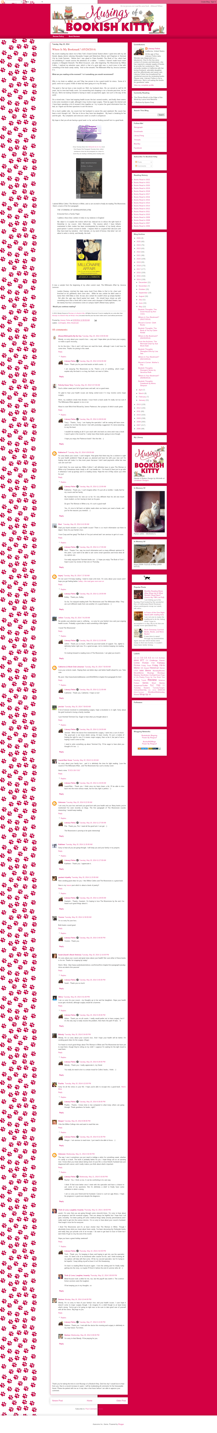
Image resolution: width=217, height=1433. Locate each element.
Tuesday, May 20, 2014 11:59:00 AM (78, 917)
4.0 (149, 658)
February (143, 397)
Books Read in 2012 (142, 209)
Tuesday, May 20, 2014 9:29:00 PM (92, 1015)
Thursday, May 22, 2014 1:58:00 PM (97, 1210)
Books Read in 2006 (142, 226)
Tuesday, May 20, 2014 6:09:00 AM (81, 452)
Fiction (137, 665)
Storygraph (138, 127)
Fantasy (161, 663)
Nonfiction (145, 675)
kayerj (60, 576)
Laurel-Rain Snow (65, 760)
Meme (148, 670)
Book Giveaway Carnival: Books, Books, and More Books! (154, 632)
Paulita (61, 1083)
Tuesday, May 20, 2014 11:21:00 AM (92, 640)
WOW (154, 690)
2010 (139, 415)
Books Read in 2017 (142, 194)
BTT (142, 660)
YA (150, 694)
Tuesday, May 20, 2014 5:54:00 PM (78, 1034)
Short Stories (158, 683)
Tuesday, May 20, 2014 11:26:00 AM (92, 783)
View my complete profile (144, 85)
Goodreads (138, 131)
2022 (139, 252)
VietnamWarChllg (140, 690)
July (140, 300)
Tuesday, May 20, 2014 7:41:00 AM (77, 618)
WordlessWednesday (156, 692)
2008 (139, 422)
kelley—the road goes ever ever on (91, 581)
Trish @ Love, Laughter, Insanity (71, 1210)
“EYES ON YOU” (74, 770)
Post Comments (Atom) (94, 1409)
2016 (139, 272)
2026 (139, 238)
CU (147, 660)
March (141, 393)
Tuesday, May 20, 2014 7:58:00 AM (78, 707)
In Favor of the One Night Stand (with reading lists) (154, 613)
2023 (139, 248)
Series (145, 683)
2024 (139, 245)
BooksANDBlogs (149, 742)
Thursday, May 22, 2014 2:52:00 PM (92, 1251)
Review (152, 679)
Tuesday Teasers (142, 688)
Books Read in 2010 (142, 214)
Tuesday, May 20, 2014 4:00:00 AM (95, 336)
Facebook (138, 148)
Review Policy (58, 36)
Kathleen (61, 844)
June (141, 303)
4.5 (153, 658)
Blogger (121, 1424)
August (142, 296)
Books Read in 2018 (142, 191)
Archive (162, 658)
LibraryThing (139, 136)
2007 (139, 425)
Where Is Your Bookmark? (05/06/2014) (148, 377)
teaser (69, 885)
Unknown (62, 802)
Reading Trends (140, 680)
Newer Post (57, 1401)
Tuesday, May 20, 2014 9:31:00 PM (92, 1137)
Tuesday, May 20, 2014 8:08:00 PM (77, 1121)
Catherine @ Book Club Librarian (71, 667)
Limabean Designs (141, 480)
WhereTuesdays (139, 692)
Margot (61, 1121)
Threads (137, 140)
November (143, 286)
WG (149, 690)
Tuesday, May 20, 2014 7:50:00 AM (98, 667)
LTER (136, 671)
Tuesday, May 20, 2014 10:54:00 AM (92, 361)
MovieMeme (139, 673)
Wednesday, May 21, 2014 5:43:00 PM (93, 1177)
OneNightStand (154, 675)
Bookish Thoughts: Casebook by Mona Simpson (147, 383)
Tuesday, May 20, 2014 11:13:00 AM (92, 487)
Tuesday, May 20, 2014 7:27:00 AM (77, 576)
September (143, 293)
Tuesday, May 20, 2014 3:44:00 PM (92, 938)
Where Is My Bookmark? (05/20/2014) (148, 337)
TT (163, 685)
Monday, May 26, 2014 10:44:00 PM (78, 1299)
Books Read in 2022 (142, 180)
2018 (139, 266)
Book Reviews (74, 36)
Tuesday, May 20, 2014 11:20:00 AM (79, 844)
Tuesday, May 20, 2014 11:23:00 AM (85, 877)
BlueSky (137, 144)
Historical (154, 668)
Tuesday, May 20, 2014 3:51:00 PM (77, 997)
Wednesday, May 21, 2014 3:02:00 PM (80, 1154)
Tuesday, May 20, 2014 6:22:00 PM (78, 1083)
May (141, 307)
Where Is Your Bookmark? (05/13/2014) (148, 358)
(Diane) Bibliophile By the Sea (70, 336)
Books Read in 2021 (142, 182)
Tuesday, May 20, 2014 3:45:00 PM (92, 980)
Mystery (137, 675)
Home (89, 1401)
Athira (60, 997)
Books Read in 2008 (142, 220)
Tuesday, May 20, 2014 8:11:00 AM (86, 760)
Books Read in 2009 (142, 217)
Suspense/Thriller (141, 685)
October (142, 289)
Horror (162, 668)
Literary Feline (70, 361)
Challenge (154, 660)
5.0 (156, 658)
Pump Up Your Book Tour (155, 677)
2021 (139, 255)
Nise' (60, 524)
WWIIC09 (161, 690)
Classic (162, 660)
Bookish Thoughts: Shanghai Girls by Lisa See (148, 351)
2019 (139, 262)
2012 (139, 408)
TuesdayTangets (159, 688)
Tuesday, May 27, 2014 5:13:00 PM (92, 1322)
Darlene (61, 1299)
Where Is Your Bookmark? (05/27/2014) (148, 318)
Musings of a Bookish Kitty (77, 313)
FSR (153, 663)
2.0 (135, 658)
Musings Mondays (156, 673)
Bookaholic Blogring (149, 735)
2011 (139, 411)
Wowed (136, 694)
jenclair (61, 707)
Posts (139, 162)
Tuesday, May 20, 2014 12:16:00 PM (95, 955)
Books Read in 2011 (142, 211)
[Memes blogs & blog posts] (143, 749)
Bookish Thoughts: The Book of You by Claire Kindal (147, 330)
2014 (68, 323)
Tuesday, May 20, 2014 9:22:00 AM (79, 802)
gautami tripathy (64, 877)
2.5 (138, 658)
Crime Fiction (141, 663)
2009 (139, 418)
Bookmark (75, 323)
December (143, 282)
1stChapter (62, 323)
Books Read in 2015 (142, 200)
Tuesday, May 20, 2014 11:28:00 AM (92, 898)
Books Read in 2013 (142, 206)
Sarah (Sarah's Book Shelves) (69, 955)
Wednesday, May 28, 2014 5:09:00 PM (85, 1335)
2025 (139, 241)
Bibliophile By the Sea (95, 147)
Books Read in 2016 (142, 197)
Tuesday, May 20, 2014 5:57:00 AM (87, 385)
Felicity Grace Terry (65, 385)
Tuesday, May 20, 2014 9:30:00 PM (92, 1102)
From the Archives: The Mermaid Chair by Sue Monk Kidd (148, 343)
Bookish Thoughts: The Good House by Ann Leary (147, 311)
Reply (60, 352)
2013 (139, 404)
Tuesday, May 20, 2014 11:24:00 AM (92, 729)
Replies (63, 357)
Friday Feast (146, 665)
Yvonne (61, 917)
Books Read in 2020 (142, 185)
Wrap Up (144, 694)
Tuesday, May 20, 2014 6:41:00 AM (76, 524)
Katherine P (62, 452)
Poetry (142, 677)
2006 (139, 429)
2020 (139, 259)
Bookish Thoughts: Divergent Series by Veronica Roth (147, 370)
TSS (158, 685)
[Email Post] (95, 320)
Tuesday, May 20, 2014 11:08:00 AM (92, 419)
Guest (146, 668)
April (141, 390)
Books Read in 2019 (142, 188)
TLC (152, 685)
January (142, 400)
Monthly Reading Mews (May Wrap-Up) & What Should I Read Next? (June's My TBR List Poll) (154, 594)
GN (142, 668)
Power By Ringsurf (149, 738)
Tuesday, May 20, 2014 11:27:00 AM (92, 823)
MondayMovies (159, 671)
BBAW (136, 660)
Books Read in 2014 (142, 203)
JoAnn (60, 618)
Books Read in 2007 (142, 223)
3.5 (145, 658)
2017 (139, 269)
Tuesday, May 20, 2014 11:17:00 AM (92, 547)
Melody (61, 1034)
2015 (139, 276)
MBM (142, 671)
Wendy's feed (74, 315)
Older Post (121, 1401)
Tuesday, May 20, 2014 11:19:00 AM (92, 594)
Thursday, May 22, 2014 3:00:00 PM (103, 1275)
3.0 (141, 658)
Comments (141, 166)
